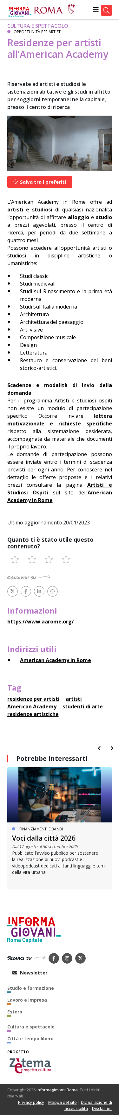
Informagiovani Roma (57, 1090)
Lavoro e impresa (27, 1000)
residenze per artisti (33, 698)
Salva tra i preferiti (42, 182)
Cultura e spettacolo (37, 25)
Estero (14, 1012)
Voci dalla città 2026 (44, 838)
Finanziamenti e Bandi (41, 829)
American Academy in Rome (55, 660)
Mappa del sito (62, 1102)
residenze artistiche (33, 714)
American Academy (31, 706)
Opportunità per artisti (38, 31)
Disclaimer (102, 1108)
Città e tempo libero (30, 1038)
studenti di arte (83, 706)
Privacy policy (31, 1102)
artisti (74, 698)
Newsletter (33, 972)
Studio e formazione (30, 988)
